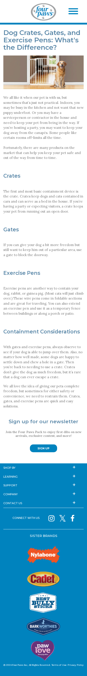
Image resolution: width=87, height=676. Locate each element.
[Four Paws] (43, 12)
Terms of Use (59, 665)
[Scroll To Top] (75, 666)
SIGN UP (43, 448)
